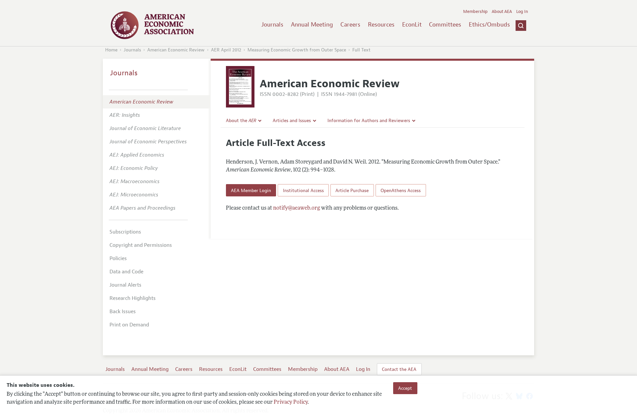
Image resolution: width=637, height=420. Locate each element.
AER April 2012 (226, 50)
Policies (118, 258)
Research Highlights (132, 298)
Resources (381, 24)
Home (111, 50)
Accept (405, 388)
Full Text (361, 50)
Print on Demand (129, 324)
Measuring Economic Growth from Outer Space (297, 50)
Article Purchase (352, 190)
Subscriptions (125, 232)
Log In (522, 11)
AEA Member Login (251, 190)
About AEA (502, 11)
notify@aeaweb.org (296, 208)
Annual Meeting (312, 24)
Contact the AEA (399, 369)
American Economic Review (176, 50)
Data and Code (126, 271)
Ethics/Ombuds (489, 24)
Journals (272, 24)
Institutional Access (303, 190)
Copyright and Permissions (140, 245)
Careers (350, 24)
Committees (445, 24)
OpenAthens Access (401, 190)
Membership (475, 11)
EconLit (412, 24)
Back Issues (122, 311)
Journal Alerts (125, 285)
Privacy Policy (291, 402)
